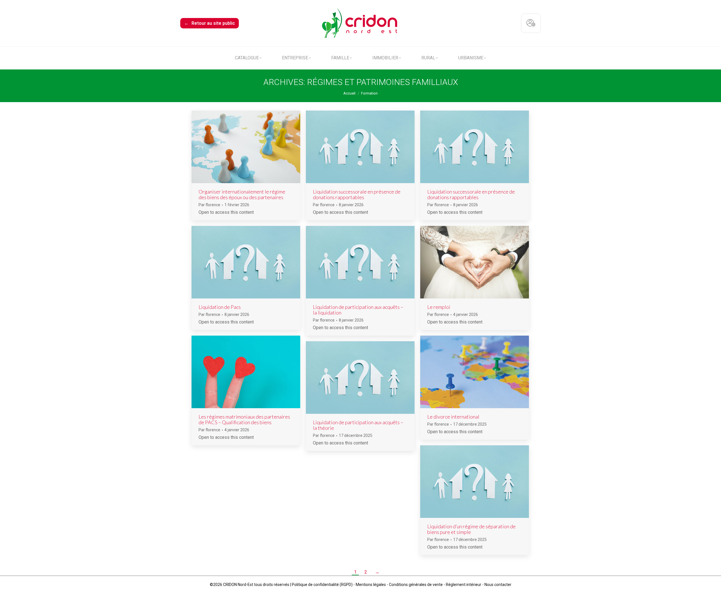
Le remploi (438, 307)
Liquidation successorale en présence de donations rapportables (356, 194)
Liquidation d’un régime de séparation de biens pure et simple (471, 529)
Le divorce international (453, 417)
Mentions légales (371, 584)
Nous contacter (497, 584)
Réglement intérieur (463, 584)
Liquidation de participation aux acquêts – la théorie (358, 425)
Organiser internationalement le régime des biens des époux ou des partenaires (242, 194)
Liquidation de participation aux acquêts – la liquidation (358, 310)
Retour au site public (209, 23)
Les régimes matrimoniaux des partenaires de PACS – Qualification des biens (244, 419)
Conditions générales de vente (416, 584)
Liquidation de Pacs (220, 307)
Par (209, 205)
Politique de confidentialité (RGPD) (322, 584)
